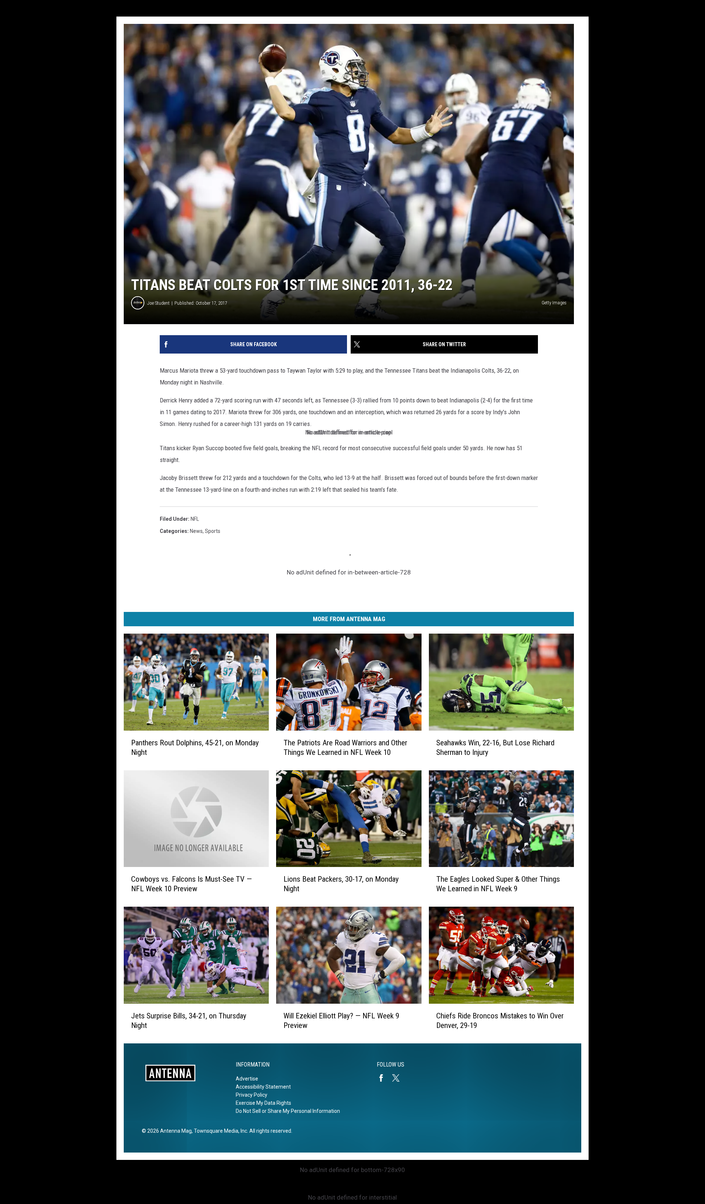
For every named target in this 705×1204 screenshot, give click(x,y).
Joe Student (158, 303)
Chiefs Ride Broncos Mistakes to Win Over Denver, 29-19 (500, 1020)
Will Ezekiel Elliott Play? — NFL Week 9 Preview (341, 1020)
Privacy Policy (251, 1095)
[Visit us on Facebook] (384, 1078)
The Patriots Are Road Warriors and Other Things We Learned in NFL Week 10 (345, 747)
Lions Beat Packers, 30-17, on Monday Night (341, 884)
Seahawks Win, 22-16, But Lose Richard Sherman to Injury (495, 747)
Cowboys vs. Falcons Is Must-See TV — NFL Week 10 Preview (191, 884)
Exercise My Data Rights (263, 1103)
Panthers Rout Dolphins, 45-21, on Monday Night (195, 747)
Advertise (247, 1079)
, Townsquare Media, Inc (219, 1131)
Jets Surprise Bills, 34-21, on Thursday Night (188, 1020)
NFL (195, 519)
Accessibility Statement (263, 1087)
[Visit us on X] (398, 1078)
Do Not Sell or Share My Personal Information (288, 1111)
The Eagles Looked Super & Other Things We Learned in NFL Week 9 (498, 884)
